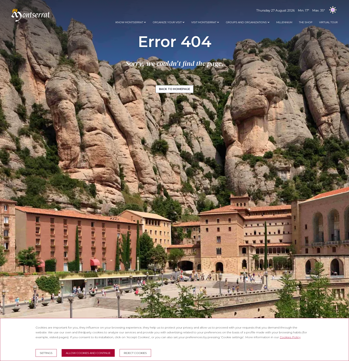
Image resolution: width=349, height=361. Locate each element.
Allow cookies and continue (88, 353)
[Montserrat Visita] (30, 21)
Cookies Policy (290, 337)
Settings (46, 353)
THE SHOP (305, 22)
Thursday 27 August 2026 (290, 10)
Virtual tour (328, 22)
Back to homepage (174, 89)
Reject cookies (135, 353)
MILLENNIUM (284, 22)
